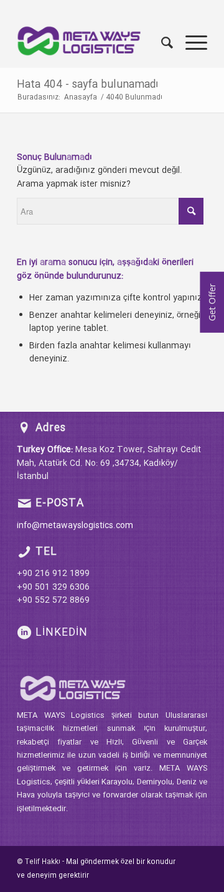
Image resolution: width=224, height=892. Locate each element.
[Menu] (190, 43)
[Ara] (161, 43)
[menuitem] (161, 43)
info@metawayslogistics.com (75, 525)
